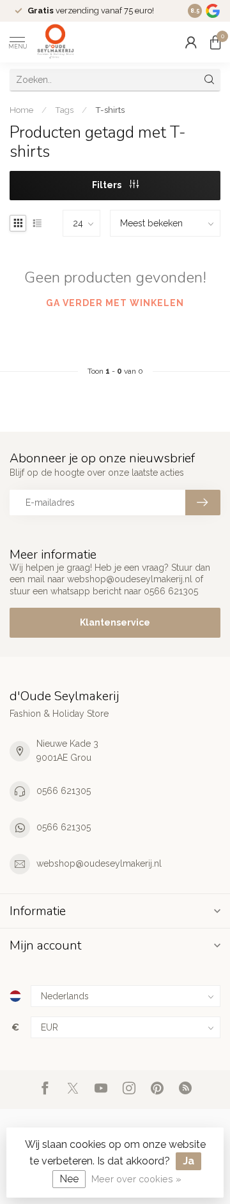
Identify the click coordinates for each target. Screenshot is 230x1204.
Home (21, 110)
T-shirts (110, 110)
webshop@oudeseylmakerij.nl (99, 863)
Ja (188, 1161)
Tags (64, 110)
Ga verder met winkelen (115, 303)
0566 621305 (63, 791)
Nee (69, 1179)
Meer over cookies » (136, 1178)
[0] (215, 42)
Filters (107, 185)
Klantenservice (115, 622)
